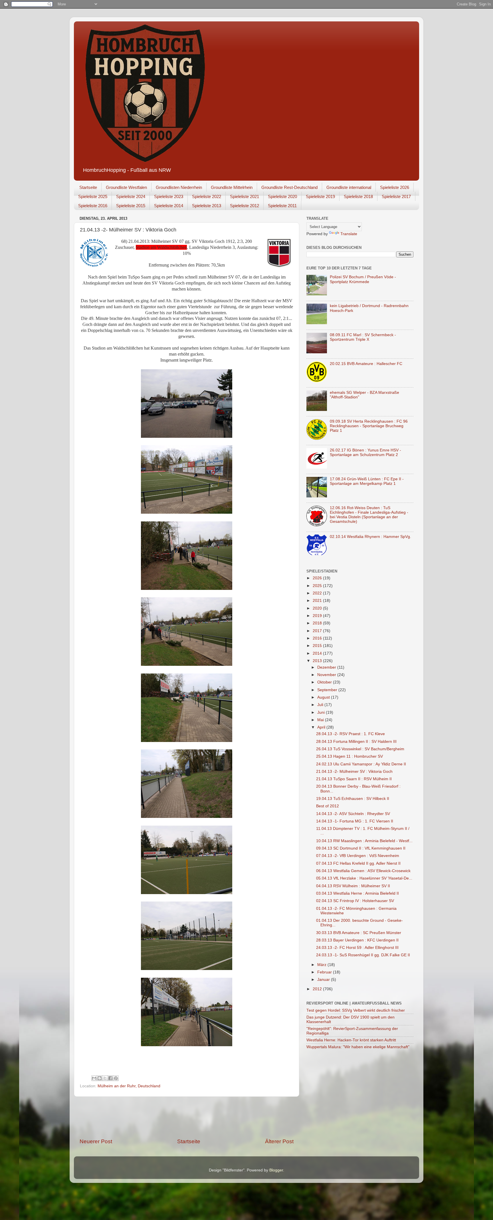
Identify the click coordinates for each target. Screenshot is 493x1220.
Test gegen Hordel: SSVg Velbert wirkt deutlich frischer (355, 1010)
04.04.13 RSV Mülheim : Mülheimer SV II (353, 886)
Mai (321, 720)
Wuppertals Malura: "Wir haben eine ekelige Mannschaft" (357, 1047)
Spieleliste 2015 (130, 205)
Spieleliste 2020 (282, 196)
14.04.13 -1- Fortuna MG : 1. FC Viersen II (354, 821)
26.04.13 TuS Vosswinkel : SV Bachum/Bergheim (360, 749)
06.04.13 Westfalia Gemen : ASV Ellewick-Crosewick (363, 871)
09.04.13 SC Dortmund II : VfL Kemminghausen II (360, 848)
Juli (320, 705)
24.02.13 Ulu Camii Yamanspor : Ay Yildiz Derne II (361, 764)
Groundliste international (348, 187)
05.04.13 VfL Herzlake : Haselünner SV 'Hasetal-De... (364, 878)
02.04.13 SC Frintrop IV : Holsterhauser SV (355, 901)
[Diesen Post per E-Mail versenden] (94, 1078)
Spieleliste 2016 (92, 205)
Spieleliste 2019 (320, 196)
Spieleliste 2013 (206, 205)
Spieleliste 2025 (92, 196)
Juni (321, 712)
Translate (348, 234)
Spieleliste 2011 (282, 205)
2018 (318, 623)
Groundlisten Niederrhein (179, 187)
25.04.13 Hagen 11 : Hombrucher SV (349, 756)
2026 (318, 578)
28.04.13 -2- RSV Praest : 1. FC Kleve (350, 734)
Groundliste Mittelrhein (231, 187)
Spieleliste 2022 (206, 196)
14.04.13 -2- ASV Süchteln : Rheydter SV (353, 814)
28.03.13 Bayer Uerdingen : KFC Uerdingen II (357, 940)
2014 (318, 653)
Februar (325, 972)
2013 (318, 661)
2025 (318, 586)
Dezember (327, 667)
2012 (318, 989)
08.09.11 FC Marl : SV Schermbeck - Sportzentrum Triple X (363, 337)
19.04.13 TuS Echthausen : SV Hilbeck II (352, 798)
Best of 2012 (327, 806)
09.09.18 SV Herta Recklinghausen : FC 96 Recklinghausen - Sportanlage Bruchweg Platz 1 (369, 426)
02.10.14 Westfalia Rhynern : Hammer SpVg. (370, 537)
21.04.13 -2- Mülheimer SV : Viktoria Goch (354, 771)
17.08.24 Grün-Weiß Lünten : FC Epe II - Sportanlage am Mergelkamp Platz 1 (367, 481)
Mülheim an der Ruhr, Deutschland (129, 1086)
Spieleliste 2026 (394, 187)
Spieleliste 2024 (130, 196)
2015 (318, 646)
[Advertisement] (186, 1117)
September (327, 690)
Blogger (276, 1170)
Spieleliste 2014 (168, 205)
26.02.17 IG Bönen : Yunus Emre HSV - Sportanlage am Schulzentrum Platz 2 (365, 452)
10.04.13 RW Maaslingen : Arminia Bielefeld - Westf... (364, 841)
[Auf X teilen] (105, 1078)
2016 (318, 638)
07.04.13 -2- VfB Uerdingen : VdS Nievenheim (357, 856)
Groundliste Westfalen (126, 187)
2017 (318, 631)
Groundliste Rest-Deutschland (289, 187)
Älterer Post (279, 1141)
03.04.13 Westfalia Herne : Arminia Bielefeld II (357, 893)
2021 (318, 600)
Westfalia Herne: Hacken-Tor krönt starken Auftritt (351, 1040)
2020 (318, 608)
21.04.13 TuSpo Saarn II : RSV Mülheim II (354, 779)
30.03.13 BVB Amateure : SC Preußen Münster (358, 933)
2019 (318, 616)
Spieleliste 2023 (168, 196)
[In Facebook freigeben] (110, 1078)
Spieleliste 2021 (244, 196)
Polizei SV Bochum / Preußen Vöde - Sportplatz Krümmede (363, 279)
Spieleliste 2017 (396, 196)
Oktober (325, 682)
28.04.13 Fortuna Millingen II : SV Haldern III (356, 741)
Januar (324, 979)
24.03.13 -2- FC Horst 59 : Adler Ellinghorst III (357, 947)
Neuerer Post (96, 1141)
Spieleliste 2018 (358, 196)
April (321, 727)
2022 (318, 593)
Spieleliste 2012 (244, 205)
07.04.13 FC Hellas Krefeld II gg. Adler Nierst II (358, 863)
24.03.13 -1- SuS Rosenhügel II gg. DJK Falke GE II (363, 955)
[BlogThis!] (99, 1078)
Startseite (88, 187)
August (324, 697)
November (327, 675)
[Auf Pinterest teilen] (116, 1078)
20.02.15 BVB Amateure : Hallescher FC (366, 364)
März (322, 965)
